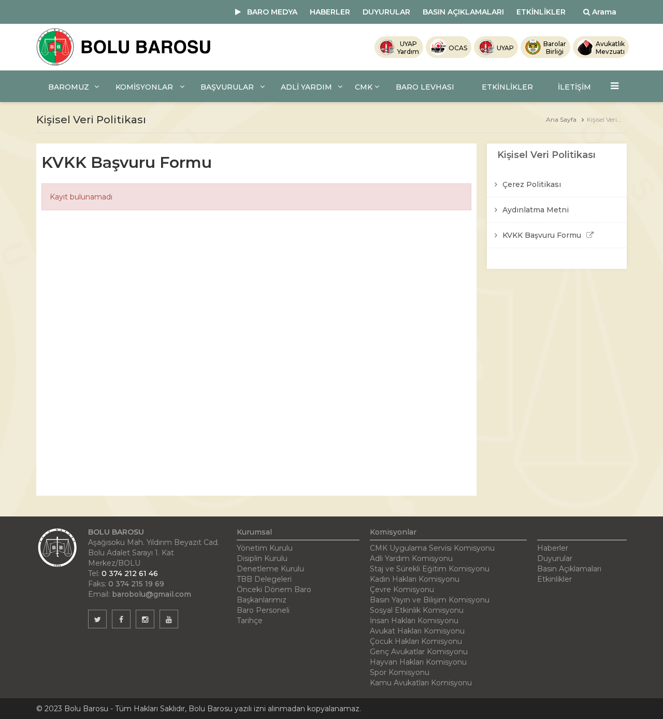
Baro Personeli (263, 610)
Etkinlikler (554, 579)
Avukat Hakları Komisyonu (417, 631)
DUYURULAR (386, 12)
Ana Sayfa (561, 119)
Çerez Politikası (531, 184)
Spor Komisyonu (399, 672)
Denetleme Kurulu (270, 568)
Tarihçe (250, 620)
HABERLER (330, 12)
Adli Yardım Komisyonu (411, 558)
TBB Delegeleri (264, 579)
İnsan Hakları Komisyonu (414, 620)
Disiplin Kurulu (262, 558)
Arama (603, 12)
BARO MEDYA (272, 12)
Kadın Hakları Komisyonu (414, 579)
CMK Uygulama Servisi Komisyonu (432, 548)
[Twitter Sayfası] (97, 619)
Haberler (552, 548)
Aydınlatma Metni (535, 209)
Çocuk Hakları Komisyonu (416, 641)
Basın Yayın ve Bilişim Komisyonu (429, 600)
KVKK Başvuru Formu (541, 235)
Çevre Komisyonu (402, 589)
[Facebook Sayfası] (121, 619)
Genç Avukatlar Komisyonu (419, 651)
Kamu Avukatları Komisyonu (421, 682)
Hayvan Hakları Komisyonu (418, 662)
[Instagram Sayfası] (145, 619)
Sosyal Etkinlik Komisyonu (417, 610)
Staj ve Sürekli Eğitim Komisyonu (429, 568)
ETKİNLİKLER (541, 12)
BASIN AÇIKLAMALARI (463, 12)
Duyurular (554, 558)
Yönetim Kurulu (265, 548)
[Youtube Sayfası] (169, 619)
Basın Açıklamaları (569, 568)
